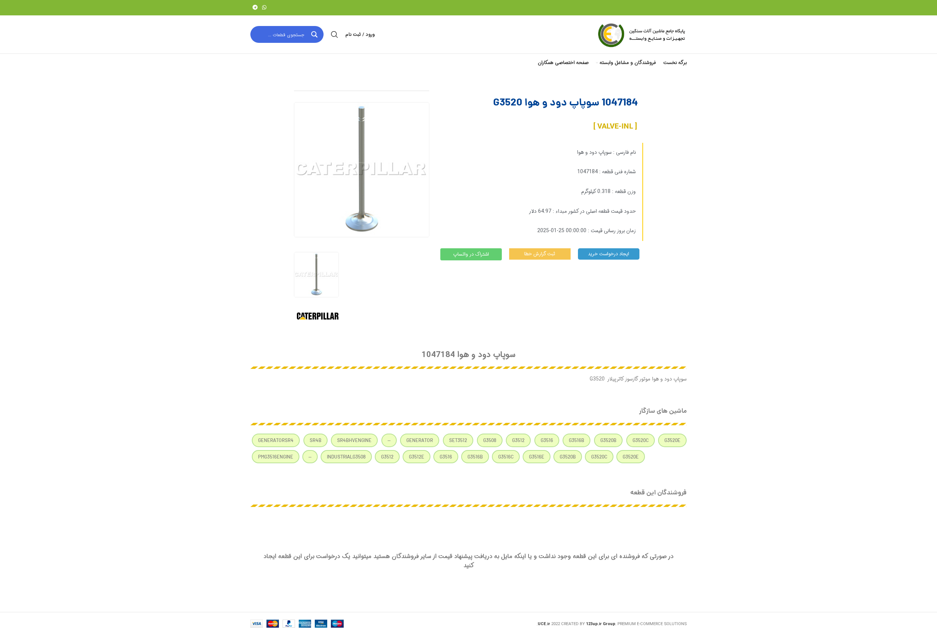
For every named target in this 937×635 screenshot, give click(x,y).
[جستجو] (334, 34)
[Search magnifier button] (315, 34)
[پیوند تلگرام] (255, 8)
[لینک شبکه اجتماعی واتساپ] (264, 8)
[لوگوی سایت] (641, 34)
